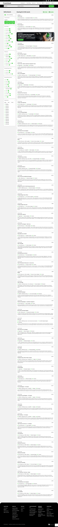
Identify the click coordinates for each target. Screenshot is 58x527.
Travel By (5, 19)
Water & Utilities (9, 46)
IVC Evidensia (8, 93)
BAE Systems (8, 95)
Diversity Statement (15, 518)
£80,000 (7, 115)
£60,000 (7, 112)
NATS (7, 84)
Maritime (7, 40)
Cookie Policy (14, 513)
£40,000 (7, 109)
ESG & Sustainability (15, 510)
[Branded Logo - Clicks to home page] (7, 3)
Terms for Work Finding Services (15, 509)
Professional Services (9, 63)
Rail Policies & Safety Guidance (41, 512)
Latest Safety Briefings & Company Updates (41, 515)
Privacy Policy (14, 524)
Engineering (8, 54)
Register (5, 509)
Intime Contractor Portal (50, 510)
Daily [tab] (8, 102)
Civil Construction (9, 58)
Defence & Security (9, 33)
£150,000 (7, 122)
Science (7, 61)
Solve (22, 509)
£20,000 (7, 106)
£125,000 (7, 120)
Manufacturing (8, 38)
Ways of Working (32, 510)
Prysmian (7, 81)
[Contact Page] (48, 0)
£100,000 (7, 119)
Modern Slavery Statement (15, 517)
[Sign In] (50, 0)
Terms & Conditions (18, 524)
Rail (7, 43)
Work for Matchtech (50, 513)
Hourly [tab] (12, 102)
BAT (7, 79)
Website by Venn (52, 524)
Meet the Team (6, 512)
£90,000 (7, 117)
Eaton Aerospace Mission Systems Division (9, 88)
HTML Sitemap (23, 524)
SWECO (7, 86)
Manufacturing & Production (8, 56)
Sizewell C (8, 72)
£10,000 (7, 104)
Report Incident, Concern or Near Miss (50, 515)
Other (7, 48)
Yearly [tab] (5, 102)
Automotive (8, 30)
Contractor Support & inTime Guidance (33, 512)
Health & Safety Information (41, 509)
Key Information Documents (32, 515)
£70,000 (7, 114)
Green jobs (8, 70)
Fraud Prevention (15, 514)
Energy (7, 35)
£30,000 (7, 107)
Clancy (7, 90)
